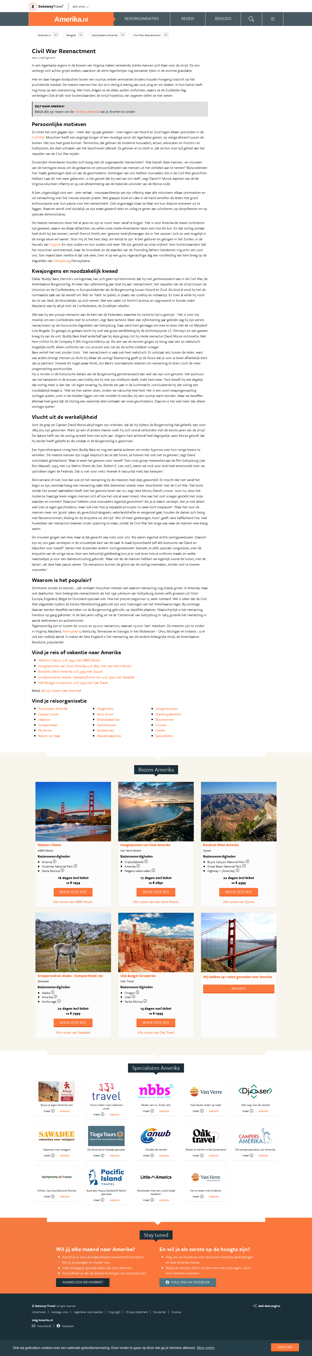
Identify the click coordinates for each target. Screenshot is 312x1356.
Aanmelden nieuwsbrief (82, 1282)
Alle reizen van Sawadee (73, 1032)
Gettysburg (61, 260)
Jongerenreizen (167, 708)
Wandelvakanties (109, 735)
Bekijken (239, 988)
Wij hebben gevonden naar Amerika (237, 976)
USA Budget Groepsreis (138, 975)
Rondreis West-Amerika (221, 844)
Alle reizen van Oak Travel (156, 1032)
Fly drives (45, 730)
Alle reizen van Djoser (238, 902)
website (65, 1111)
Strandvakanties (108, 719)
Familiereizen (106, 725)
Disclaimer (159, 1312)
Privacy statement (137, 1312)
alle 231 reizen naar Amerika (60, 690)
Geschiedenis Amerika (105, 35)
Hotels (160, 730)
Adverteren (39, 1312)
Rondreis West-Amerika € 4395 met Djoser (70, 671)
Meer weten (206, 1348)
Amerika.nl (44, 35)
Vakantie (44, 719)
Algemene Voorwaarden (88, 1312)
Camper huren (48, 714)
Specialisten (164, 735)
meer (47, 1111)
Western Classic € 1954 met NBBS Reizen (69, 660)
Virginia (54, 244)
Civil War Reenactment (147, 35)
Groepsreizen (48, 725)
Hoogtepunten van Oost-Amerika (145, 844)
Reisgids (71, 35)
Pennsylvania (71, 631)
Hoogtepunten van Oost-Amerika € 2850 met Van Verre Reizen (85, 665)
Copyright (114, 1312)
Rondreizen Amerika (52, 708)
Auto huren (105, 714)
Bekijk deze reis (73, 891)
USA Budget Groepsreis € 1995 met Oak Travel (73, 682)
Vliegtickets (105, 708)
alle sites (79, 6)
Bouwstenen (165, 719)
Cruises (161, 725)
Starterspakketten (168, 714)
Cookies (176, 1312)
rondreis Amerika (86, 111)
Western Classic (49, 844)
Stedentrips (105, 730)
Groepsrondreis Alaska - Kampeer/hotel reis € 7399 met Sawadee (86, 677)
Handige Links (59, 1312)
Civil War (38, 137)
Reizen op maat (49, 735)
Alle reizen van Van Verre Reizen (156, 902)
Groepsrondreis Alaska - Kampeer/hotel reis (70, 975)
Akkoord (285, 1347)
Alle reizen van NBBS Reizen (73, 902)
